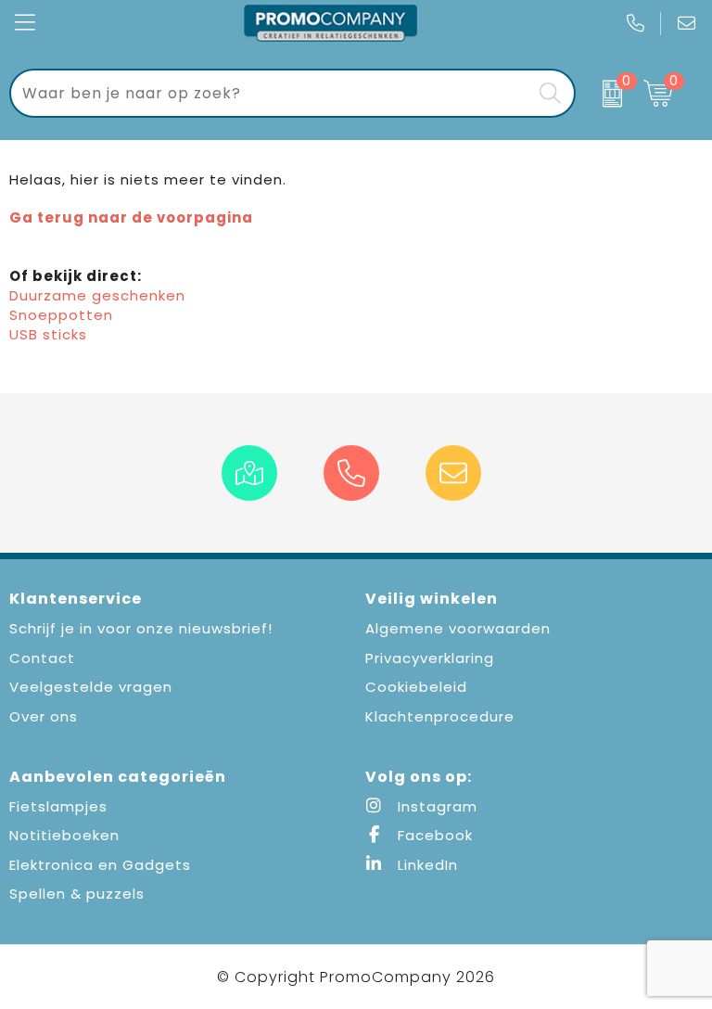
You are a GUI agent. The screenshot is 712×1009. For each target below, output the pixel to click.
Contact (42, 658)
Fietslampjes (58, 806)
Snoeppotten (61, 315)
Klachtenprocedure (440, 716)
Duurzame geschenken (97, 295)
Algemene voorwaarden (458, 628)
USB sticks (48, 334)
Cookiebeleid (416, 686)
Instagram (435, 806)
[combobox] (271, 93)
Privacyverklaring (429, 658)
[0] (605, 94)
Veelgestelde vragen (90, 686)
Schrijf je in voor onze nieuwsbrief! (141, 628)
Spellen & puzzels (77, 893)
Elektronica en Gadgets (100, 865)
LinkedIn (425, 865)
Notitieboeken (64, 835)
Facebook (433, 835)
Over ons (43, 716)
